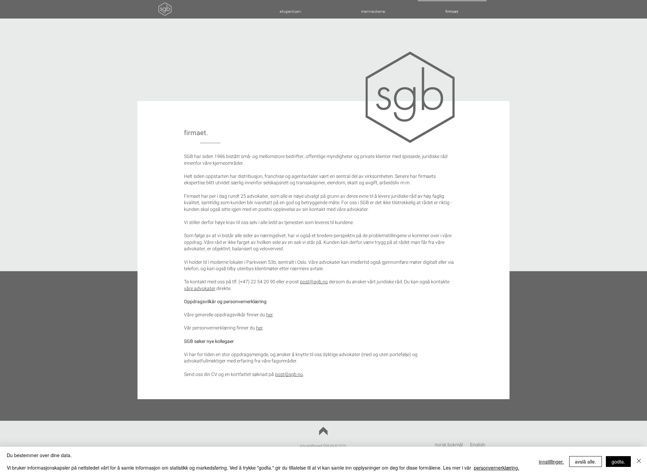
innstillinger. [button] (551, 461)
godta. (618, 461)
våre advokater (199, 288)
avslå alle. (585, 461)
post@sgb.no (314, 281)
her (269, 314)
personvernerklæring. (496, 467)
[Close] (639, 461)
